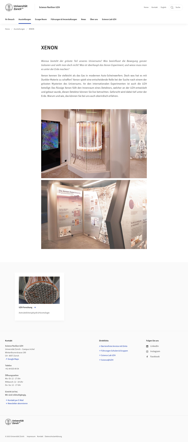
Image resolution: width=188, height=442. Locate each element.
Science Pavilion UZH (49, 7)
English (163, 7)
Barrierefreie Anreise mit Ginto (114, 346)
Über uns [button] (94, 19)
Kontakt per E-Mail (16, 400)
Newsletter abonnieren (18, 403)
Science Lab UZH (109, 19)
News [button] (83, 19)
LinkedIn (154, 346)
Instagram (155, 351)
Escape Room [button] (41, 19)
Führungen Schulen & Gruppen (114, 350)
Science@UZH (107, 360)
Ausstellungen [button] (25, 19)
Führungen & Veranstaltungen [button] (64, 19)
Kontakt (155, 7)
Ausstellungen (19, 29)
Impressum (31, 436)
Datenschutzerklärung (53, 436)
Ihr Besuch (9, 19)
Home (146, 7)
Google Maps (13, 359)
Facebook (155, 356)
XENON (31, 29)
